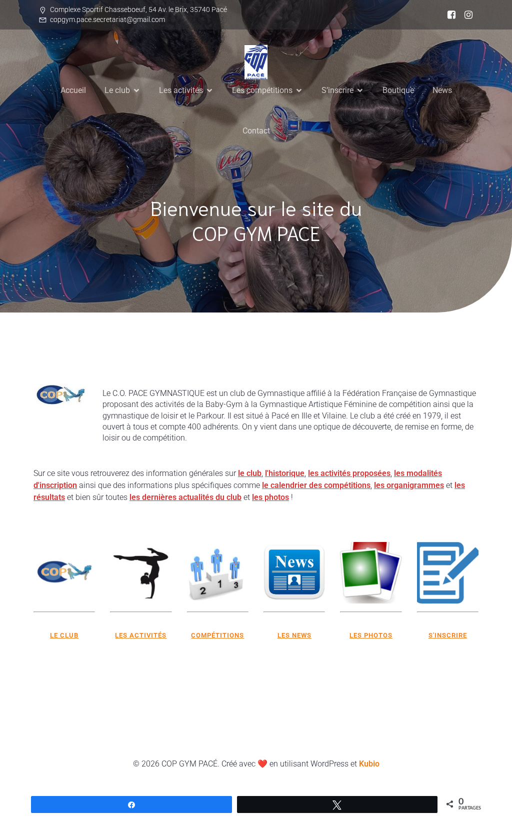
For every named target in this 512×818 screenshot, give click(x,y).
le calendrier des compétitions (316, 485)
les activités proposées (349, 473)
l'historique (284, 473)
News (442, 90)
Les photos (371, 635)
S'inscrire (447, 635)
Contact (256, 131)
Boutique (398, 90)
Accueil (73, 90)
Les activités (140, 635)
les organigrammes (409, 485)
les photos (270, 497)
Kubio (369, 763)
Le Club (64, 635)
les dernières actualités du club (186, 497)
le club (250, 473)
